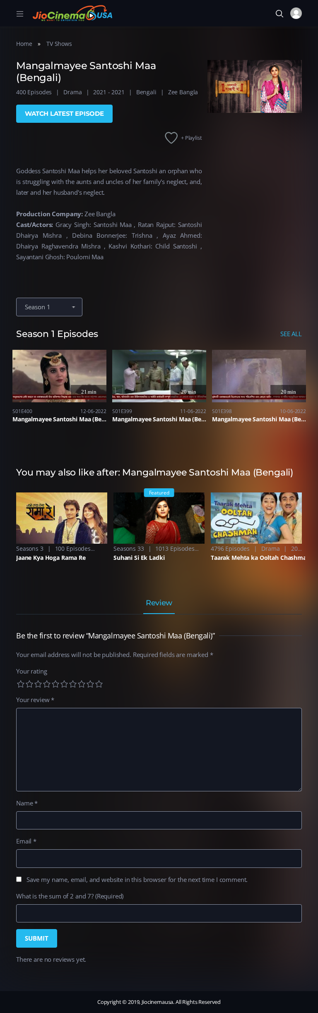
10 (99, 684)
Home (24, 44)
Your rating (31, 671)
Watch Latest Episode (64, 113)
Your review (35, 699)
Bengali (146, 92)
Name (27, 803)
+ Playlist (191, 137)
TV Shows (59, 44)
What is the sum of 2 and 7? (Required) (69, 896)
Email (26, 841)
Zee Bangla (183, 92)
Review (159, 603)
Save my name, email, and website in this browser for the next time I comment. (137, 879)
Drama (72, 92)
